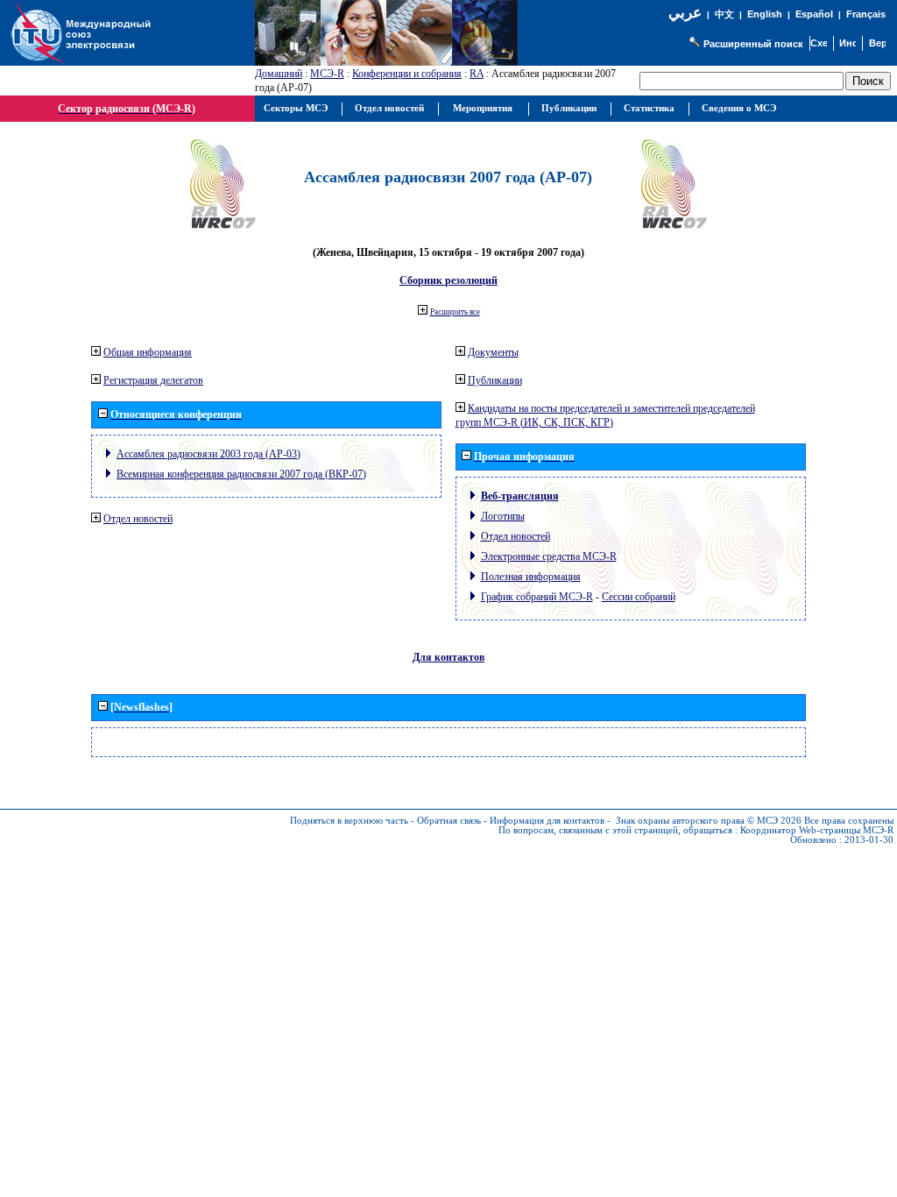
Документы (493, 352)
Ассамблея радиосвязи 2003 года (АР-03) (208, 454)
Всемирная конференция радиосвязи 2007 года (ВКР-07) (241, 474)
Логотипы (503, 516)
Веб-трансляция (520, 496)
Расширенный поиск (753, 44)
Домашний (278, 73)
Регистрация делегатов (153, 380)
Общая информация (147, 352)
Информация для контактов (547, 820)
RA (477, 73)
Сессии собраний (638, 597)
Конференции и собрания (407, 73)
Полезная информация (531, 576)
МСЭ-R (327, 73)
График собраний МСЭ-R (537, 597)
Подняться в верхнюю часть (349, 820)
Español (814, 14)
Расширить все (455, 312)
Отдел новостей (138, 519)
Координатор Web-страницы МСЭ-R (816, 830)
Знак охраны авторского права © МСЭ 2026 (709, 820)
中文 (724, 14)
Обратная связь (449, 820)
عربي (685, 12)
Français (866, 14)
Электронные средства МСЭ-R (549, 556)
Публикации (495, 380)
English (764, 14)
